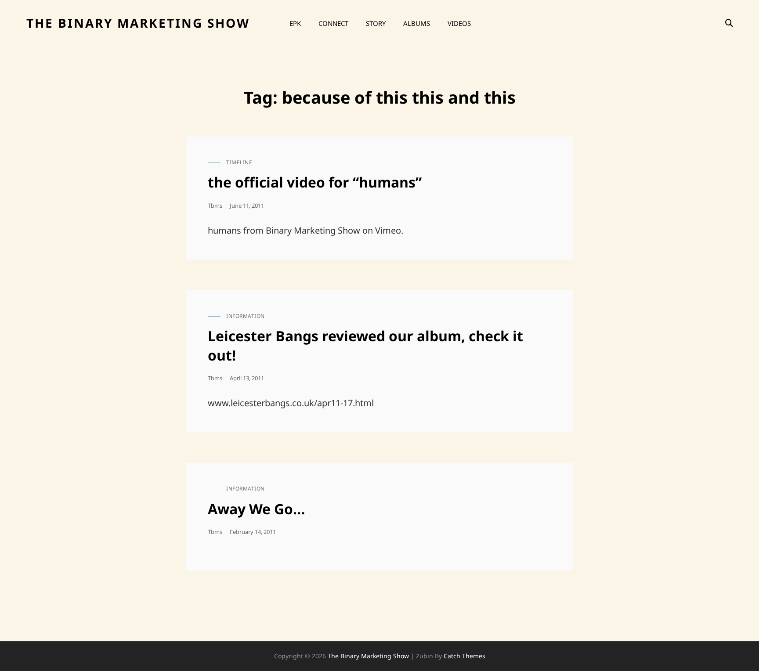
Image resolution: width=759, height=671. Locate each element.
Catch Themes (464, 656)
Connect (333, 23)
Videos (459, 23)
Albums (416, 23)
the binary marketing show (138, 22)
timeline (239, 162)
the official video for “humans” (315, 182)
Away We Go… (256, 508)
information (245, 316)
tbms (215, 205)
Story (376, 23)
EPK (295, 23)
